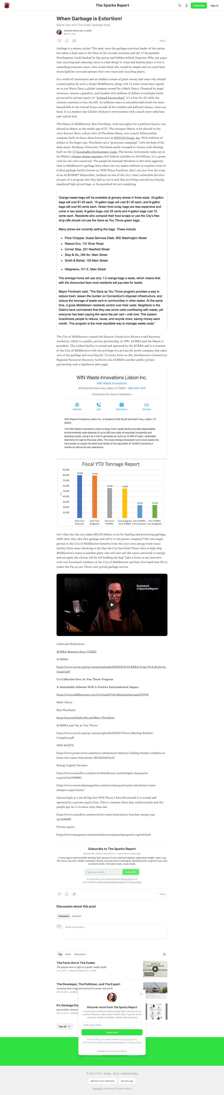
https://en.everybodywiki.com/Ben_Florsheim (85, 718)
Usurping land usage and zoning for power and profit (85, 988)
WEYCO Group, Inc (127, 138)
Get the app (127, 1080)
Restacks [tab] (76, 916)
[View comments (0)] (67, 41)
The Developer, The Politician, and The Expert (88, 984)
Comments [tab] (63, 916)
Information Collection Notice (111, 1042)
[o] (112, 604)
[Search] (180, 5)
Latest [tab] (68, 954)
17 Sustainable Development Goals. (95, 152)
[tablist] (70, 916)
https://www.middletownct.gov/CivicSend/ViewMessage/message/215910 (103, 695)
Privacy (107, 1073)
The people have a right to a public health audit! (82, 967)
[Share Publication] (186, 5)
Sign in (215, 5)
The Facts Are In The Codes (76, 963)
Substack (96, 1088)
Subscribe (198, 5)
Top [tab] (60, 954)
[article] (112, 969)
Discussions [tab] (80, 954)
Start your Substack (104, 1080)
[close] (141, 993)
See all (62, 1026)
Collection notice (129, 1073)
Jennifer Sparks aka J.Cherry (78, 31)
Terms (116, 1073)
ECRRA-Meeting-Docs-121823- (77, 652)
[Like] (60, 41)
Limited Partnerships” (111, 98)
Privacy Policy (135, 1042)
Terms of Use (127, 1039)
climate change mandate (87, 156)
